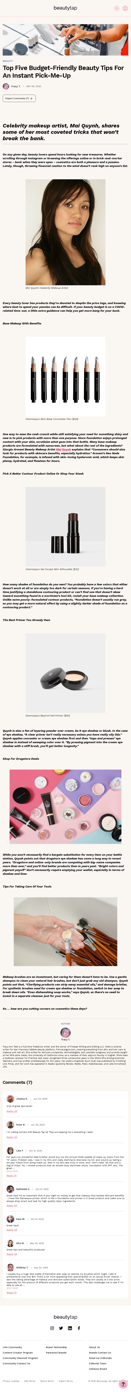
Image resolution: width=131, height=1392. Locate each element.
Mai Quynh (63, 449)
